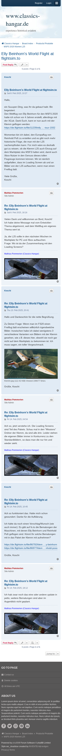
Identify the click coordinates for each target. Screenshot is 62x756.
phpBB (16, 743)
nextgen (44, 746)
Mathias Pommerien (13, 193)
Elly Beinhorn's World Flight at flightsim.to (27, 56)
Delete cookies (11, 680)
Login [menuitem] (48, 3)
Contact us (9, 675)
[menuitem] (4, 750)
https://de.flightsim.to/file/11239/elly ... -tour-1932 (29, 127)
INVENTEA (34, 746)
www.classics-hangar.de (23, 19)
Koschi (7, 77)
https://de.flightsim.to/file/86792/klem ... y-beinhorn (30, 544)
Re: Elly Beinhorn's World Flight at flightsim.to (25, 207)
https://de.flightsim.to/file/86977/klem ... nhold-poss (30, 548)
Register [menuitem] (38, 3)
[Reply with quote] (51, 77)
